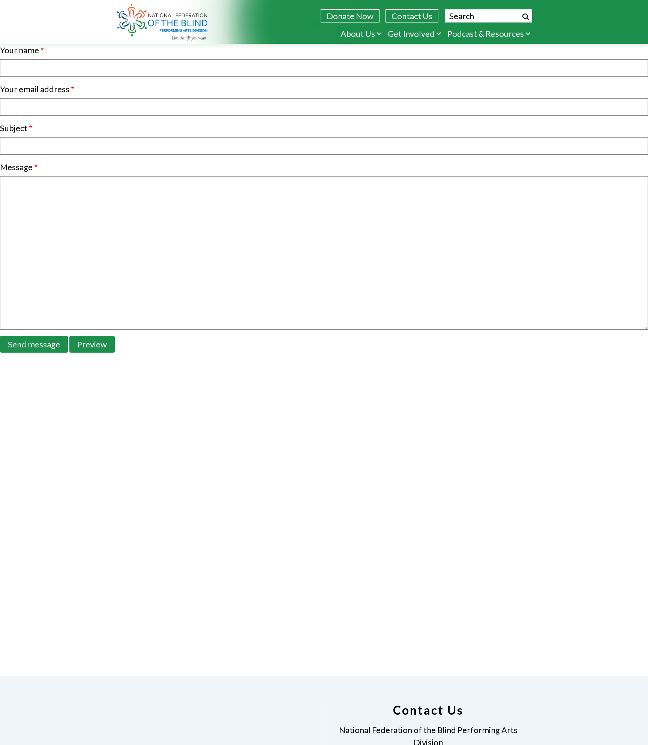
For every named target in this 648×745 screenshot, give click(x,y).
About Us (357, 33)
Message (16, 167)
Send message (34, 344)
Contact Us (412, 16)
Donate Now (350, 16)
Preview (92, 344)
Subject (13, 128)
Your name (19, 50)
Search (525, 17)
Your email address (34, 89)
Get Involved (411, 33)
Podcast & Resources (485, 33)
